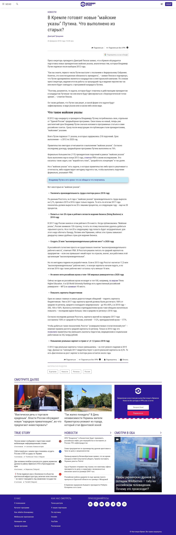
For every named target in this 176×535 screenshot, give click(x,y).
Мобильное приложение (24, 517)
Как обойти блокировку (23, 512)
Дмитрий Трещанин (55, 36)
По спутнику (56, 512)
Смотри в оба (124, 433)
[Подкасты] (124, 504)
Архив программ (20, 526)
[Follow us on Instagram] (107, 504)
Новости (52, 12)
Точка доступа (57, 503)
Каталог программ (21, 508)
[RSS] (118, 504)
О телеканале (19, 503)
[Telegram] (161, 4)
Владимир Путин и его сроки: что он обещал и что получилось (77, 180)
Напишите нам (20, 521)
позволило (52, 332)
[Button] (97, 47)
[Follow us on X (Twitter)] (96, 504)
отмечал (88, 157)
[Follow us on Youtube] (101, 504)
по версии (113, 280)
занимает (72, 286)
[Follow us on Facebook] (90, 504)
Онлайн (54, 517)
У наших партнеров (59, 508)
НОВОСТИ (71, 433)
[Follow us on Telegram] (113, 504)
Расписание (56, 526)
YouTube (54, 521)
